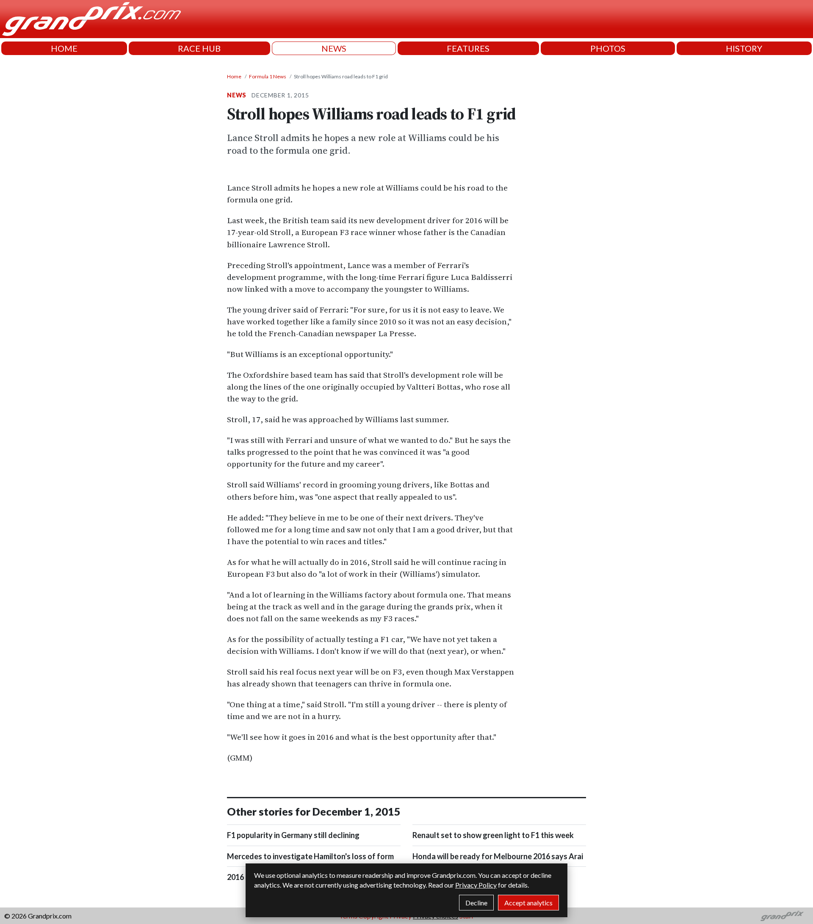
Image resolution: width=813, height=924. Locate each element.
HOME (64, 48)
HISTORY (744, 48)
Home (234, 76)
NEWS (333, 48)
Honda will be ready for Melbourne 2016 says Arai (497, 856)
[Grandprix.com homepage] (782, 916)
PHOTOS (607, 48)
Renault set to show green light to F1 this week (493, 835)
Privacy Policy (476, 885)
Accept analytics (528, 903)
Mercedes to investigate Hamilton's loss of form (310, 856)
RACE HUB (199, 48)
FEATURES (468, 48)
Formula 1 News (267, 76)
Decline (476, 903)
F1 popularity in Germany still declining (293, 835)
